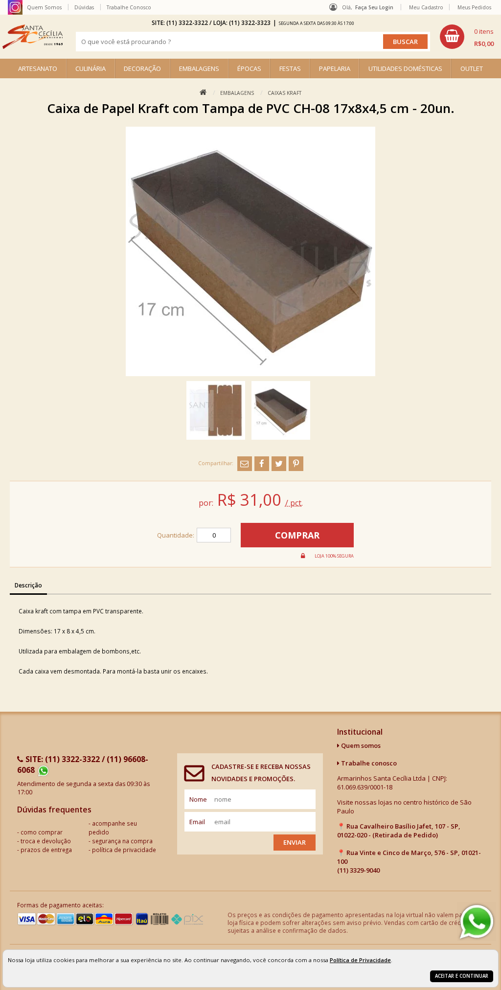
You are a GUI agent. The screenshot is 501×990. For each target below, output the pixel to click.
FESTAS (290, 68)
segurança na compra (122, 841)
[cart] (467, 36)
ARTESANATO (37, 68)
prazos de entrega (46, 850)
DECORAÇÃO (142, 68)
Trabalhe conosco (368, 763)
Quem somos (360, 745)
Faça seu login (374, 7)
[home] (32, 36)
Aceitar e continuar (461, 976)
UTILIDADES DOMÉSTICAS (405, 68)
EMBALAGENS (199, 68)
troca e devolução (46, 841)
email (197, 821)
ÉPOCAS (249, 68)
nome (198, 799)
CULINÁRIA (90, 68)
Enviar (294, 842)
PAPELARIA (334, 68)
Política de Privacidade (360, 960)
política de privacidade (124, 850)
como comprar (42, 832)
